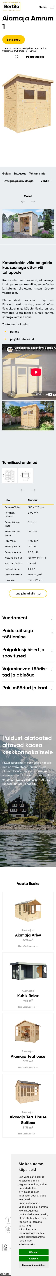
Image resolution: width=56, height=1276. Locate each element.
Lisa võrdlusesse (26, 946)
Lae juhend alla (25, 593)
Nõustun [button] (33, 1252)
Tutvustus (20, 173)
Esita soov (13, 39)
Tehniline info (37, 173)
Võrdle (45, 181)
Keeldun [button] (33, 1258)
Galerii (6, 173)
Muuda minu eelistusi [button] (33, 1265)
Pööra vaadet (35, 56)
